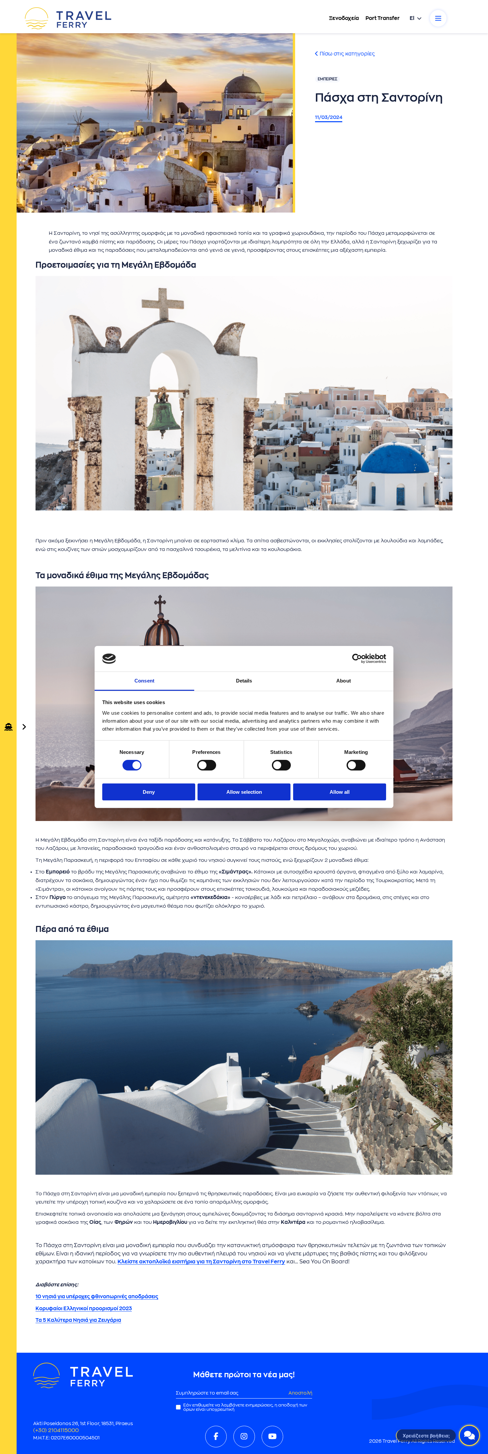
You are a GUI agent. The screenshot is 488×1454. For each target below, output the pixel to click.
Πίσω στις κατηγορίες (346, 53)
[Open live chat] (469, 1435)
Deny (149, 792)
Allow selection (244, 792)
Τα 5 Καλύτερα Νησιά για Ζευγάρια (78, 1320)
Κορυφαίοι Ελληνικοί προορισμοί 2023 (84, 1308)
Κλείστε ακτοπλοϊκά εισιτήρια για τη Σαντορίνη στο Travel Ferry (201, 1261)
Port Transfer (383, 18)
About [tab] (343, 680)
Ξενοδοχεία (344, 18)
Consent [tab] (144, 680)
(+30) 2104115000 (56, 1430)
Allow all (340, 792)
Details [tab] (244, 680)
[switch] (206, 765)
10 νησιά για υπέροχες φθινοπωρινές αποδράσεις (97, 1296)
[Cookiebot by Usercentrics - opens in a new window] (357, 659)
